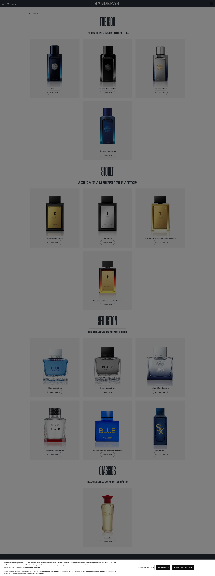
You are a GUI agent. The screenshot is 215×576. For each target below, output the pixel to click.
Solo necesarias (163, 567)
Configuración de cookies (145, 567)
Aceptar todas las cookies (183, 567)
